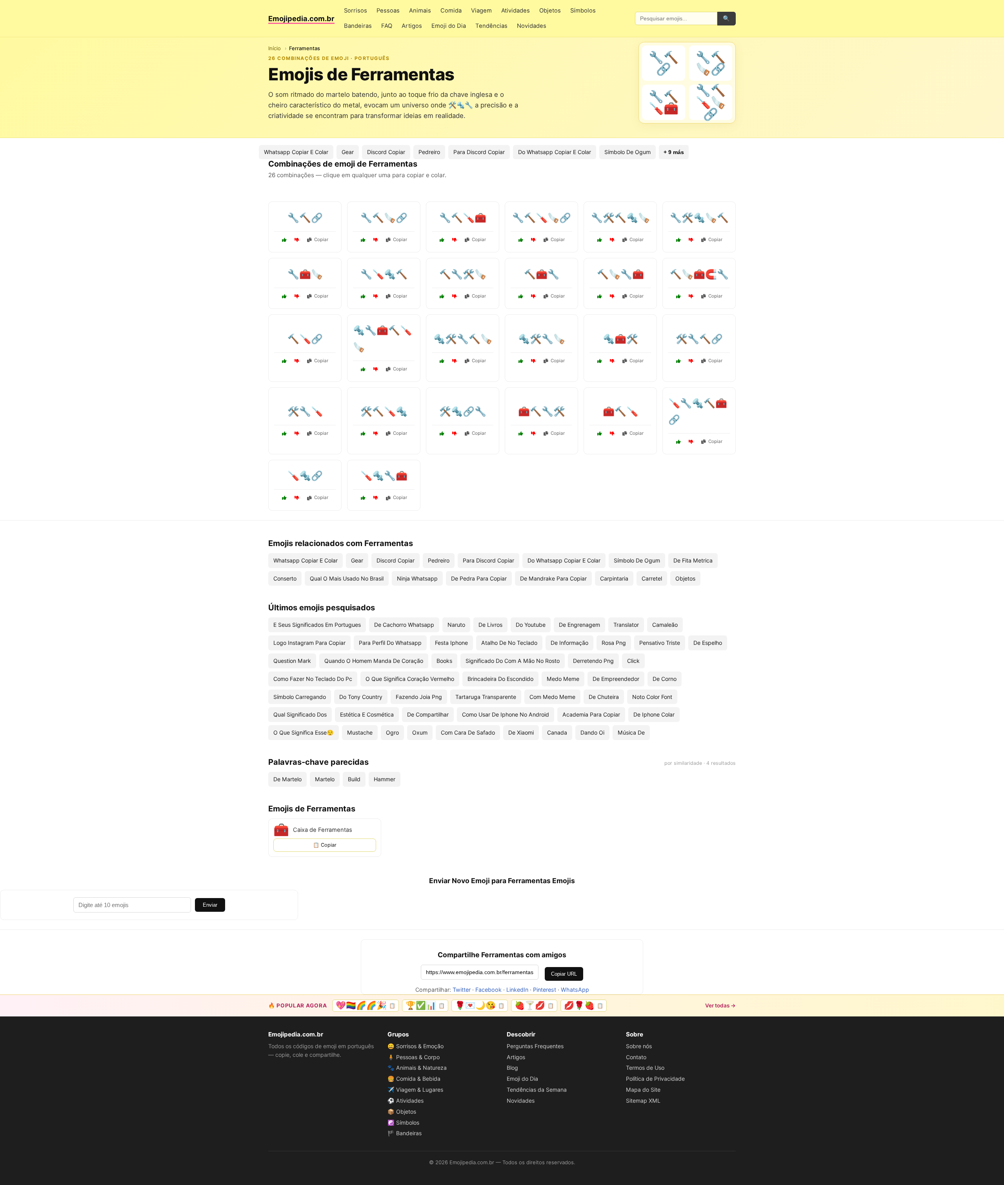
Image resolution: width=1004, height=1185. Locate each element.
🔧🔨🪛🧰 (462, 217)
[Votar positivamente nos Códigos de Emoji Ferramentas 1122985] (678, 361)
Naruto (456, 624)
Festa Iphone (451, 642)
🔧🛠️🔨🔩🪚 (620, 217)
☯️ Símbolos (403, 1122)
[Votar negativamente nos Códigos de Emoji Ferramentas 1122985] (691, 361)
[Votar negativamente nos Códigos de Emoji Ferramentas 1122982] (454, 296)
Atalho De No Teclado (509, 642)
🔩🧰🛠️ (620, 339)
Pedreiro (429, 152)
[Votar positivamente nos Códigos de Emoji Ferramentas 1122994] (284, 240)
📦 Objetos (401, 1111)
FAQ (386, 25)
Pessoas (388, 10)
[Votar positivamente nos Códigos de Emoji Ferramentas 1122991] (520, 296)
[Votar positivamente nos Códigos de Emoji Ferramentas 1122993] (520, 361)
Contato (636, 1057)
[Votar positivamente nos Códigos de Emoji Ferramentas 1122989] (284, 498)
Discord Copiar (386, 152)
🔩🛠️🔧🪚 (541, 339)
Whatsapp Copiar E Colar (296, 152)
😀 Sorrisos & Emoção (415, 1046)
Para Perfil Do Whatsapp (390, 642)
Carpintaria (614, 578)
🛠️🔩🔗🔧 (462, 411)
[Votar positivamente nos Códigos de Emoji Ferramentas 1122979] (284, 361)
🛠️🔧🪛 (305, 411)
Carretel (652, 578)
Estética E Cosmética (367, 714)
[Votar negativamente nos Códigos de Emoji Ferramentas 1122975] (691, 442)
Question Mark (292, 660)
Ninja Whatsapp (417, 578)
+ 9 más (674, 152)
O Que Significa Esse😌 (303, 732)
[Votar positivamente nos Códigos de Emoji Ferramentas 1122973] (442, 433)
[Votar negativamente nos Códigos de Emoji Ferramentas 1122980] (691, 240)
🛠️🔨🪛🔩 (383, 411)
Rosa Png (614, 642)
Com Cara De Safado (468, 732)
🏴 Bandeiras (404, 1133)
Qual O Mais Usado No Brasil (347, 578)
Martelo (325, 779)
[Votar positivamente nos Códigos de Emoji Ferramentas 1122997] (363, 240)
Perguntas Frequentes (535, 1046)
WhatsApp (575, 989)
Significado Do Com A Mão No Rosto (513, 660)
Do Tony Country (360, 696)
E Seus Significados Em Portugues (317, 624)
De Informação (569, 642)
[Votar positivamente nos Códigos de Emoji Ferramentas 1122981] (363, 498)
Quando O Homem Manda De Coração (373, 660)
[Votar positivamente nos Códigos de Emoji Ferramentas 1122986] (599, 296)
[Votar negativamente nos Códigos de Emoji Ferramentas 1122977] (375, 433)
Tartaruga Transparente (485, 696)
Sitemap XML (643, 1100)
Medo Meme (563, 678)
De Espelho (707, 642)
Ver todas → (720, 1005)
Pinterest (544, 989)
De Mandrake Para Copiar (553, 578)
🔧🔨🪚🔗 (383, 217)
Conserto (284, 578)
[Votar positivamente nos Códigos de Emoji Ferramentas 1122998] (284, 433)
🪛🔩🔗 (305, 475)
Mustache (360, 732)
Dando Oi (592, 732)
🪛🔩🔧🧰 (383, 475)
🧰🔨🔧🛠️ (541, 411)
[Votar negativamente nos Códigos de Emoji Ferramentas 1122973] (454, 433)
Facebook (488, 989)
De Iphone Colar (654, 714)
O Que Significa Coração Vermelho (410, 678)
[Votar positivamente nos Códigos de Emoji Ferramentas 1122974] (678, 296)
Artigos (412, 25)
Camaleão (665, 624)
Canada (557, 732)
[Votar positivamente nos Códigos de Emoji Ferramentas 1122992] (442, 240)
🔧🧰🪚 (305, 274)
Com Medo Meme (552, 696)
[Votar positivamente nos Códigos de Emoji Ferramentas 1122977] (363, 433)
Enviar (210, 905)
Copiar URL (564, 974)
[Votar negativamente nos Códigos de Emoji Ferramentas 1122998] (296, 433)
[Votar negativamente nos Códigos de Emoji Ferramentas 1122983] (533, 240)
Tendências (491, 25)
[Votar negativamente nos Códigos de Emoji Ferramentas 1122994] (296, 240)
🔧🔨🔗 (305, 217)
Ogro (392, 732)
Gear (348, 152)
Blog (512, 1067)
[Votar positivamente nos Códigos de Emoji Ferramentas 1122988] (520, 433)
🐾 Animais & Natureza (417, 1067)
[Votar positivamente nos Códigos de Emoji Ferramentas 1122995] (599, 433)
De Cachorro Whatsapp (404, 624)
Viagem (481, 10)
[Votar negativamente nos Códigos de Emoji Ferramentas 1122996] (454, 361)
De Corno (665, 678)
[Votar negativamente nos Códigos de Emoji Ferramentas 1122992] (454, 240)
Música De (631, 732)
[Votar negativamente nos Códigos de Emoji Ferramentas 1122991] (533, 296)
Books (444, 660)
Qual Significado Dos (300, 714)
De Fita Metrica (693, 560)
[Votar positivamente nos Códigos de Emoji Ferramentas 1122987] (363, 296)
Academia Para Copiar (591, 714)
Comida (451, 10)
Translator (626, 624)
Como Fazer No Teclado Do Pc (312, 678)
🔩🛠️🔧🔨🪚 (462, 339)
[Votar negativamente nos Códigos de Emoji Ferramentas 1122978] (375, 369)
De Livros (490, 624)
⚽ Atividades (405, 1100)
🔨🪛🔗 (305, 339)
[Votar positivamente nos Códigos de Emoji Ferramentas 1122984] (599, 361)
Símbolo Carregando (299, 696)
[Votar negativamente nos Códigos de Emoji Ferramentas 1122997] (375, 240)
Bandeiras (358, 25)
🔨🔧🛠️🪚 (462, 274)
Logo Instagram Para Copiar (309, 642)
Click (633, 660)
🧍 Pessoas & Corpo (413, 1057)
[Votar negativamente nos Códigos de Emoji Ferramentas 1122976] (296, 296)
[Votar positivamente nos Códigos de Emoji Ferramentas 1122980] (678, 240)
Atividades (515, 10)
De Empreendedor (616, 678)
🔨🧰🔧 (541, 274)
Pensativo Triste (659, 642)
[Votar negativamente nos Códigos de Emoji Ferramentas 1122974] (691, 296)
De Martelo (287, 779)
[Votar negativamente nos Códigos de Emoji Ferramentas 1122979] (296, 361)
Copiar (321, 239)
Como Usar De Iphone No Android (505, 714)
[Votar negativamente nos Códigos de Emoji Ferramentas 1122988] (533, 433)
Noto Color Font (652, 696)
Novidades (531, 25)
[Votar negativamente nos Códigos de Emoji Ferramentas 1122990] (612, 240)
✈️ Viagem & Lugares (415, 1089)
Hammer (384, 779)
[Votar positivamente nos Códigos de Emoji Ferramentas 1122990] (599, 240)
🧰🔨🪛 (620, 411)
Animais (420, 10)
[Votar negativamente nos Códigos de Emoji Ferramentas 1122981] (375, 498)
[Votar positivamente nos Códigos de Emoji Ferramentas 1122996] (442, 361)
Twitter (462, 989)
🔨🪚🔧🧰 (620, 274)
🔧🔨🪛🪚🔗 (541, 217)
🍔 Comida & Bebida (413, 1078)
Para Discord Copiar (479, 152)
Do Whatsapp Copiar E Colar (554, 152)
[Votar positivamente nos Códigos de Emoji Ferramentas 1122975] (678, 442)
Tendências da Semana (537, 1089)
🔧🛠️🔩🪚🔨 (699, 217)
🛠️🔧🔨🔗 (699, 339)
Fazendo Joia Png (419, 696)
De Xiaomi (521, 732)
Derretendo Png (593, 660)
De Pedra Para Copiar (479, 578)
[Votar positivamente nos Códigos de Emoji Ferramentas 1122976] (284, 296)
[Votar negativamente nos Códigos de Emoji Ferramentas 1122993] (533, 361)
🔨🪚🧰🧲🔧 (699, 274)
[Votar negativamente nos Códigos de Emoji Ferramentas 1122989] (296, 498)
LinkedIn (517, 989)
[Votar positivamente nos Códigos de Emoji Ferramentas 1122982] (442, 296)
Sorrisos (355, 10)
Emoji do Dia (448, 25)
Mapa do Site (643, 1089)
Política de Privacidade (655, 1078)
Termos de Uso (645, 1067)
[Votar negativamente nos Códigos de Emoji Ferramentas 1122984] (612, 361)
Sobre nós (639, 1046)
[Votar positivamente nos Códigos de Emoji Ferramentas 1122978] (363, 369)
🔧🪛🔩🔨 (383, 274)
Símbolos (583, 10)
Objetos (550, 10)
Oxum (419, 732)
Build (354, 779)
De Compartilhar (428, 714)
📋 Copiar (324, 845)
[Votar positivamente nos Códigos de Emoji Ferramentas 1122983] (520, 240)
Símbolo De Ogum (627, 152)
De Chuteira (604, 696)
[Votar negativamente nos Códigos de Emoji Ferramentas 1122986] (612, 296)
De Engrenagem (579, 624)
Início (274, 48)
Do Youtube (531, 624)
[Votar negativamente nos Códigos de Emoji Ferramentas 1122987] (375, 296)
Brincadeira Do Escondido (500, 678)
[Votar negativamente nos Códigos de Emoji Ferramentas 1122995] (612, 433)
